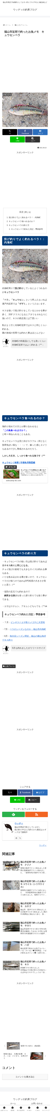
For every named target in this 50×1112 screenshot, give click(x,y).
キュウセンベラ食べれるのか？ (22, 221)
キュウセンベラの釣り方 (19, 225)
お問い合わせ (37, 1103)
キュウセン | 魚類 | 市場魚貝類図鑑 (18, 462)
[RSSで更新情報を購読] (36, 814)
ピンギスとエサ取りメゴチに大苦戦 (28, 622)
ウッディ (19, 823)
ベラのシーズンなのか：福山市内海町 (28, 629)
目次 (21, 212)
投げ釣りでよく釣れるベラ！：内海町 (25, 217)
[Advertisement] (25, 64)
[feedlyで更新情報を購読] (13, 814)
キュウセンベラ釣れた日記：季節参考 (27, 229)
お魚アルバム (10, 666)
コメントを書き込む (25, 1077)
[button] (32, 139)
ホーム (13, 1103)
